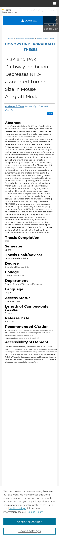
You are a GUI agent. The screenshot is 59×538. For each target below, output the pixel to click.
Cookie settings (17, 508)
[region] (29, 512)
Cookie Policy (35, 512)
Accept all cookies (29, 522)
